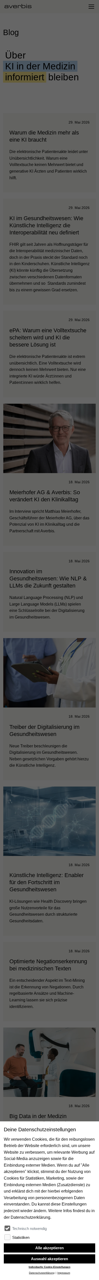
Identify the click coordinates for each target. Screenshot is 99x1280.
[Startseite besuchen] (20, 7)
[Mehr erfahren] (49, 152)
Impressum (63, 1272)
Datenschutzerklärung (42, 1272)
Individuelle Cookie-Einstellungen (49, 1267)
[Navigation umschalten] (91, 6)
